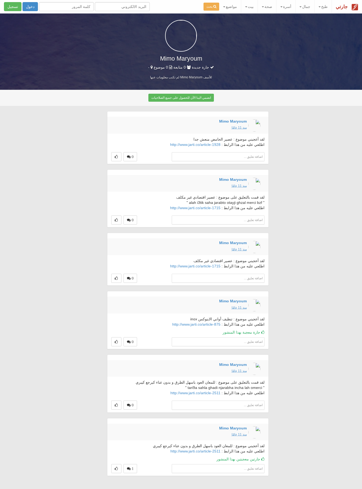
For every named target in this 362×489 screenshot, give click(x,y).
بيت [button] (251, 7)
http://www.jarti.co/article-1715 (195, 208)
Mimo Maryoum (233, 121)
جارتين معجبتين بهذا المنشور (239, 459)
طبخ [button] (324, 7)
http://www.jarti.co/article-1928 (195, 144)
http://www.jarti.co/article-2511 (195, 393)
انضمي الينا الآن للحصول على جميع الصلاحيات (181, 98)
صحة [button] (268, 7)
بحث (209, 6)
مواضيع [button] (231, 7)
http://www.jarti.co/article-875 (196, 324)
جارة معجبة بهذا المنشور (242, 332)
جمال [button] (306, 7)
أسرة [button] (287, 7)
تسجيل (12, 7)
